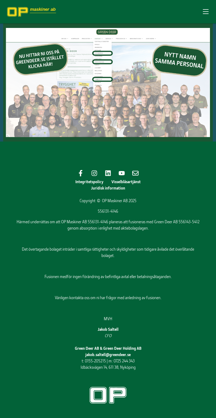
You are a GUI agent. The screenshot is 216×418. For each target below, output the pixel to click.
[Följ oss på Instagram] (94, 173)
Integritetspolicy (89, 181)
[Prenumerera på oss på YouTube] (121, 173)
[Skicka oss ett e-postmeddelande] (135, 173)
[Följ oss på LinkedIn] (108, 173)
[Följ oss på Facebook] (80, 173)
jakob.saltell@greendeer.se (108, 354)
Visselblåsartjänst (126, 181)
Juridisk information (108, 188)
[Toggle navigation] (205, 12)
